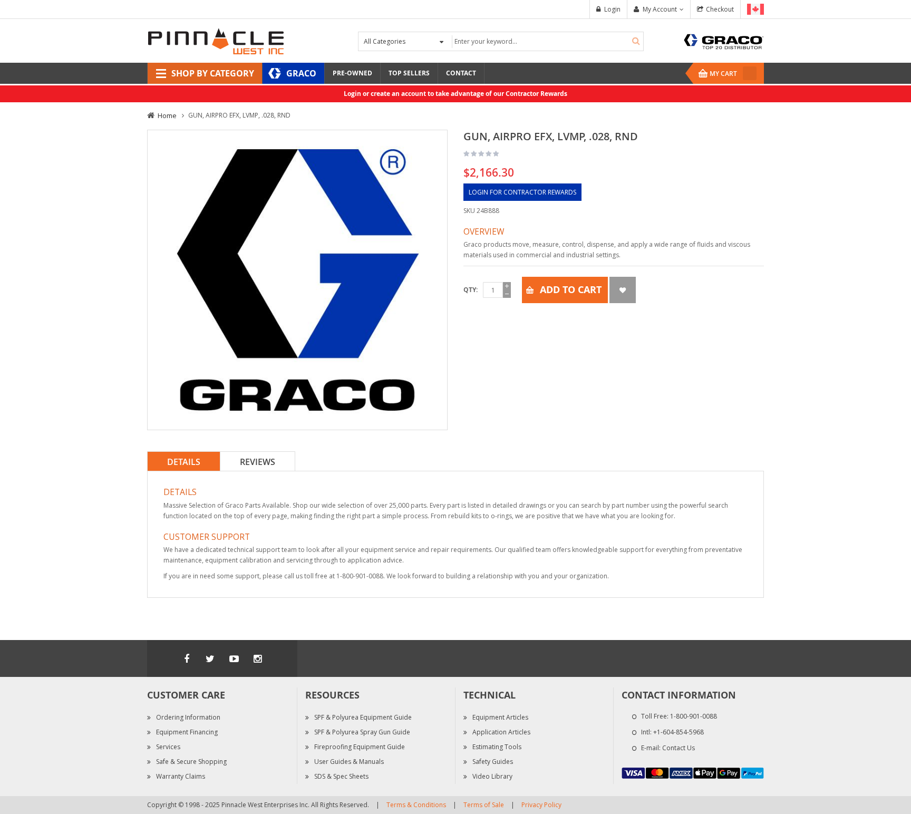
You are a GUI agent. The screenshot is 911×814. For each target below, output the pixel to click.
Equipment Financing (187, 732)
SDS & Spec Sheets (341, 776)
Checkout (720, 9)
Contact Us (678, 747)
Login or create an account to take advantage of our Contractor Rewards (455, 93)
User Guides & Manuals (349, 761)
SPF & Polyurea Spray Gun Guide (362, 732)
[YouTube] (234, 658)
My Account (660, 9)
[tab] (183, 461)
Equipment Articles (500, 717)
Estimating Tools (496, 746)
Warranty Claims (180, 776)
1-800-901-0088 (693, 716)
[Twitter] (210, 658)
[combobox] (546, 41)
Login (612, 9)
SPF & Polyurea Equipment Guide (363, 717)
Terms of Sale (483, 804)
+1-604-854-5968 (678, 732)
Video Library (492, 776)
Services (168, 746)
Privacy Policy (541, 804)
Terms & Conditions (416, 804)
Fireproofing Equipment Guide (359, 746)
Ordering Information (188, 717)
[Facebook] (186, 658)
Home (167, 115)
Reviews (257, 462)
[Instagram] (257, 658)
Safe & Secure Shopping (191, 761)
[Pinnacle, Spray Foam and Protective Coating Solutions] (215, 40)
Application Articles (501, 732)
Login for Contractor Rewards (522, 192)
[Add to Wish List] (622, 290)
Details (183, 462)
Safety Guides (492, 761)
